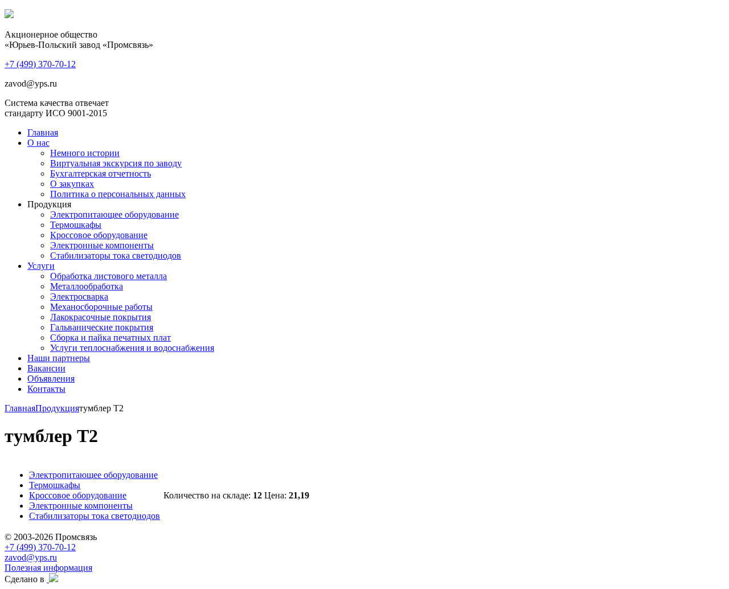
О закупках (72, 184)
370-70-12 (40, 64)
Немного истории (85, 153)
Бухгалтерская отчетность (100, 173)
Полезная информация (48, 567)
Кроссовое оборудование (99, 235)
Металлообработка (86, 286)
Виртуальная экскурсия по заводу (116, 163)
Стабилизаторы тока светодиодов (115, 255)
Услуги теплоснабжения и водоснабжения (132, 348)
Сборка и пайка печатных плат (110, 337)
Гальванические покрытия (101, 327)
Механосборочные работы (101, 307)
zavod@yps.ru (31, 557)
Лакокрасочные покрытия (100, 317)
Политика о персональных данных (118, 194)
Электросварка (79, 296)
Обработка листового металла (108, 276)
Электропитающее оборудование (114, 214)
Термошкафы (75, 225)
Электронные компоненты (102, 245)
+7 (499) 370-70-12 (40, 547)
